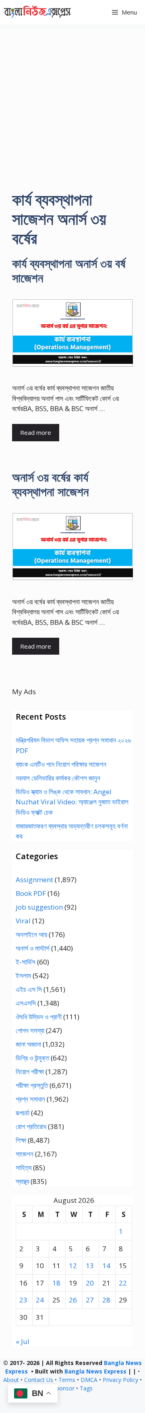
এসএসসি (26, 1003)
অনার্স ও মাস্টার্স (33, 948)
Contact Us (38, 1380)
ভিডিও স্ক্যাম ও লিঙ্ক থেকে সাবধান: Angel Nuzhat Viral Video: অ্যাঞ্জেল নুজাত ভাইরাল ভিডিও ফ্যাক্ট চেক (72, 802)
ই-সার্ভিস (25, 961)
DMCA (89, 1380)
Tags (86, 1388)
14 (106, 1265)
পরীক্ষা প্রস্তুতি (32, 1085)
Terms (66, 1380)
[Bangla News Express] (37, 12)
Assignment (34, 879)
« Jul (22, 1341)
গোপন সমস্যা (30, 1030)
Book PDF (31, 893)
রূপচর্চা (22, 1112)
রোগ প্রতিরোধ (31, 1126)
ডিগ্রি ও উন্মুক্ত (32, 1057)
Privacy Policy (120, 1380)
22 (123, 1283)
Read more (35, 432)
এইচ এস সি (29, 989)
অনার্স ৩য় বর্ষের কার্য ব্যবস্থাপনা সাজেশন (50, 484)
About (11, 1380)
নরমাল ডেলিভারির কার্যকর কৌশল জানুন (58, 778)
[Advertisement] (72, 100)
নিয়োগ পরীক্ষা (30, 1071)
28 (106, 1299)
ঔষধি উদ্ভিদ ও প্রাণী (39, 1016)
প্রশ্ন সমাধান (30, 1099)
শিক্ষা (21, 1140)
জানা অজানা (28, 1044)
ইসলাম (23, 975)
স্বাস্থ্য (22, 1181)
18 (56, 1283)
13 (90, 1265)
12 (73, 1265)
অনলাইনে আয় (31, 934)
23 (23, 1299)
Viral (23, 920)
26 (73, 1299)
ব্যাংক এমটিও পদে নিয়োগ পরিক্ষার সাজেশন (61, 764)
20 (90, 1283)
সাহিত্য (23, 1167)
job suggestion (39, 907)
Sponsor (64, 1388)
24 (40, 1299)
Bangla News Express (95, 1371)
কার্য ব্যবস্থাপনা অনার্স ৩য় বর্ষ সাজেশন (68, 270)
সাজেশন (24, 1153)
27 (90, 1299)
